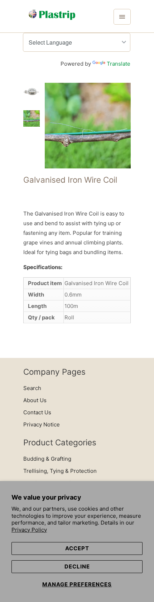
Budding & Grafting (47, 458)
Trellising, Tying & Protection (60, 470)
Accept (77, 548)
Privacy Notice (41, 424)
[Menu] (122, 17)
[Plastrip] (52, 18)
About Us (35, 400)
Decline (77, 566)
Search (32, 388)
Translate (118, 63)
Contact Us (37, 412)
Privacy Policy (29, 529)
